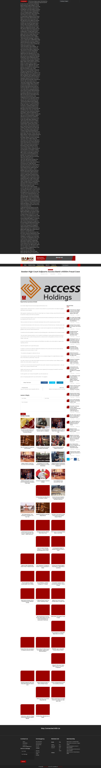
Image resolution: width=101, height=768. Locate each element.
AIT (59, 749)
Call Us (24, 741)
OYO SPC (37, 746)
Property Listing (40, 265)
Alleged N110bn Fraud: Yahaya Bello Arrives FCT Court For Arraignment (58, 666)
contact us (53, 265)
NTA (59, 744)
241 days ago (78, 364)
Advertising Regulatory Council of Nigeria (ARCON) (72, 747)
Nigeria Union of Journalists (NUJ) (73, 741)
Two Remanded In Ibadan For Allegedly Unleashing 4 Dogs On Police (58, 549)
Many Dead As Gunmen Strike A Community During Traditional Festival (27, 601)
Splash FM (53, 746)
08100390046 (25, 743)
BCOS (60, 746)
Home (25, 265)
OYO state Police (39, 741)
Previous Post (25, 387)
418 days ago (78, 455)
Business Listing (31, 265)
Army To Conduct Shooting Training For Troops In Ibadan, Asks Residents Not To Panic (43, 549)
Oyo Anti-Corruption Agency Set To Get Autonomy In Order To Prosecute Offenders (27, 431)
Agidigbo (52, 744)
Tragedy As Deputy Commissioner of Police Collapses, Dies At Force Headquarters (58, 464)
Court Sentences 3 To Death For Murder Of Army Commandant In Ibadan (42, 566)
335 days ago (78, 383)
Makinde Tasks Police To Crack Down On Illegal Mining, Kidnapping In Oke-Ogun (27, 482)
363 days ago (78, 412)
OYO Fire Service (39, 743)
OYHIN (37, 753)
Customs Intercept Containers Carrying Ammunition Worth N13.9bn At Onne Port (58, 498)
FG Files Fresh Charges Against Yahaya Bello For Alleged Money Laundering (58, 566)
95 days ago (77, 322)
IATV (60, 747)
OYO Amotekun (38, 744)
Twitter (53, 382)
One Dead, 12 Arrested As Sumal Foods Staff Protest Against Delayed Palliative (58, 515)
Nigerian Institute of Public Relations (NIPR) (73, 753)
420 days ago (78, 449)
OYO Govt (37, 750)
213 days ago (78, 350)
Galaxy (60, 750)
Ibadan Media (72, 322)
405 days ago (78, 426)
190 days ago (78, 344)
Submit (23, 414)
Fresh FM (52, 747)
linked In (60, 382)
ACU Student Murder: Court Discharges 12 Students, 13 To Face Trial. (27, 515)
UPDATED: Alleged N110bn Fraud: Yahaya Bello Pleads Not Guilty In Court (27, 683)
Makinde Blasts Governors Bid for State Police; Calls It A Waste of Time (58, 431)
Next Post (62, 387)
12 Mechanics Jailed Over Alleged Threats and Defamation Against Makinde (27, 717)
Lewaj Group (60, 766)
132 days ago (78, 336)
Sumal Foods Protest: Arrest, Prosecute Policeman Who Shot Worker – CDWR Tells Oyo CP (27, 533)
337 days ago (78, 397)
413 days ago (78, 441)
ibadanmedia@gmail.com (27, 746)
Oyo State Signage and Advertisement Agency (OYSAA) (73, 750)
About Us (47, 265)
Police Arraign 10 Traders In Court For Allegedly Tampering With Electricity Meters (43, 650)
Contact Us (25, 745)
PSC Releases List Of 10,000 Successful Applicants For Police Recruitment (42, 464)
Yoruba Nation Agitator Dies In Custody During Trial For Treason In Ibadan (58, 584)
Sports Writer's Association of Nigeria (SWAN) (73, 744)
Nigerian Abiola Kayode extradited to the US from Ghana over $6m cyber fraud (58, 700)
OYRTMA (37, 755)
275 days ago (78, 373)
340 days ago (78, 403)
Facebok (45, 382)
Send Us (23, 761)
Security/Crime (50, 269)
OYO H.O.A (38, 752)
